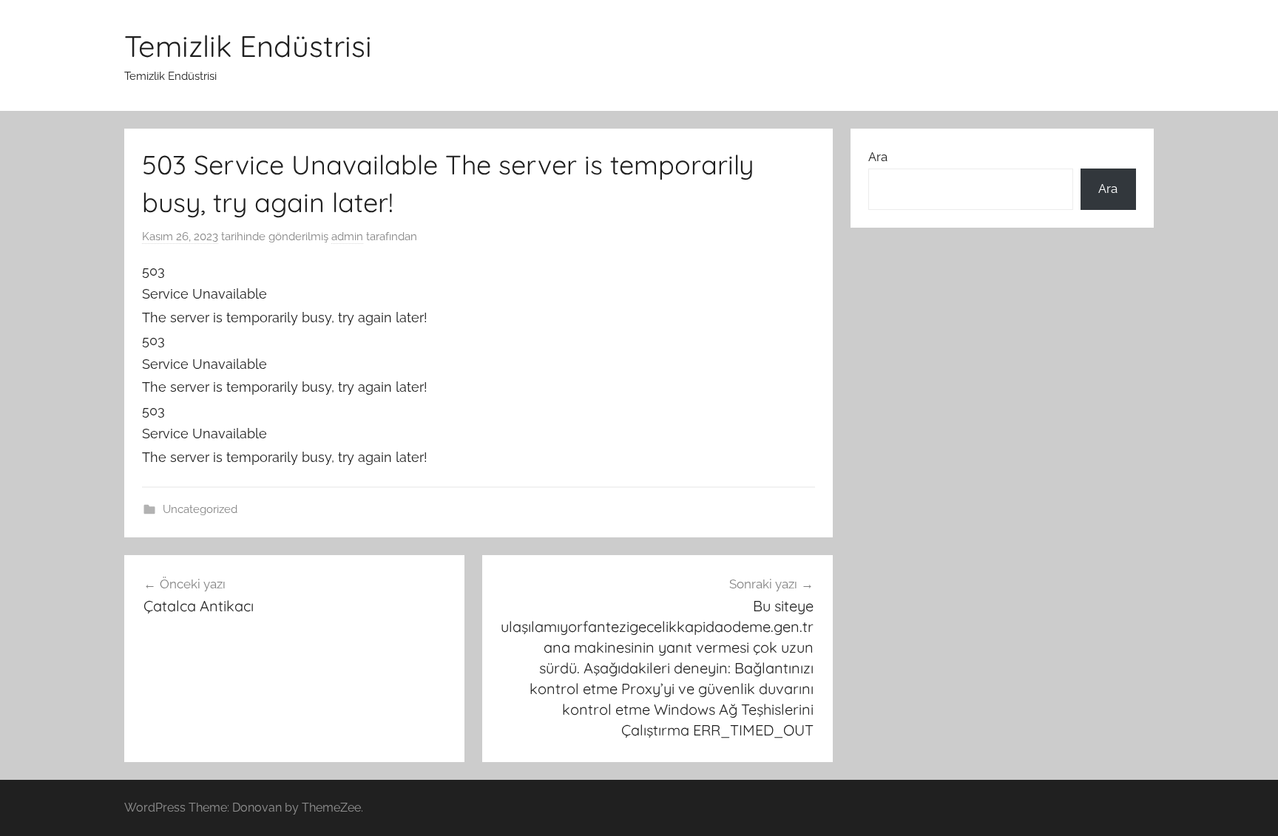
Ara (878, 156)
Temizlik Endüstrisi (248, 45)
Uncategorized (200, 509)
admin (347, 236)
